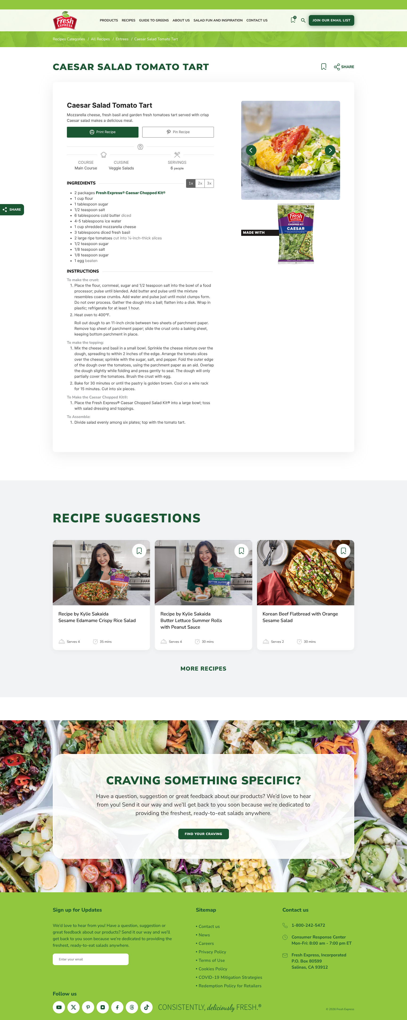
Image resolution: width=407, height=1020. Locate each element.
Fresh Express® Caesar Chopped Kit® (131, 192)
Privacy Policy (212, 952)
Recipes (128, 20)
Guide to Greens (154, 20)
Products (109, 20)
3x (209, 183)
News (204, 935)
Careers (206, 943)
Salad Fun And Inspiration (218, 20)
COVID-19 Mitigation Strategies (230, 977)
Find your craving (203, 834)
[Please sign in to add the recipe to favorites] (323, 68)
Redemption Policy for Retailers (230, 986)
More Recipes (203, 669)
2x (200, 183)
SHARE (15, 209)
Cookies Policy (213, 969)
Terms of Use (212, 960)
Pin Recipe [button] (181, 132)
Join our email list (331, 20)
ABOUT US (181, 20)
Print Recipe (105, 132)
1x (191, 183)
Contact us (256, 20)
